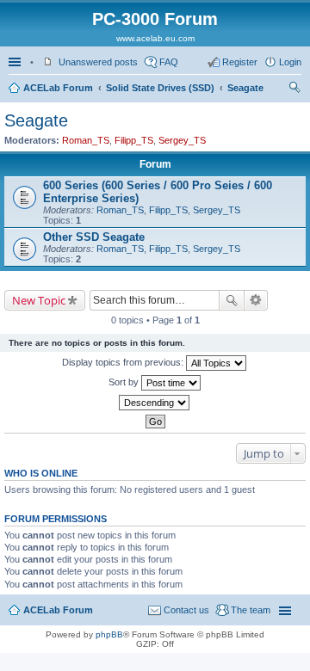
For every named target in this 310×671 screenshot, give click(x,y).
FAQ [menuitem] (168, 62)
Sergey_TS (182, 140)
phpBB (109, 634)
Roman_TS (85, 140)
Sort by (124, 382)
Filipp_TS (134, 140)
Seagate (245, 88)
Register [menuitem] (239, 62)
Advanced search (256, 300)
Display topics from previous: (124, 362)
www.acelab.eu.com (155, 38)
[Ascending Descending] (155, 402)
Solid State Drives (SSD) (160, 88)
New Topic (38, 300)
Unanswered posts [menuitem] (98, 62)
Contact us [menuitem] (186, 610)
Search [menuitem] (294, 89)
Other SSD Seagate (94, 237)
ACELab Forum (58, 88)
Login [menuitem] (290, 62)
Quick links (16, 62)
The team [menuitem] (250, 610)
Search (232, 300)
